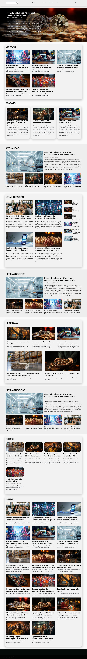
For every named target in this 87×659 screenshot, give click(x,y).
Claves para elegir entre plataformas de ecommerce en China (17, 67)
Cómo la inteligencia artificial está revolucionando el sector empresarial (67, 67)
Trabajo (44, 3)
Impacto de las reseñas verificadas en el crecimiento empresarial (42, 67)
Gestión (33, 3)
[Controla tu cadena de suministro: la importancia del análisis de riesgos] (43, 80)
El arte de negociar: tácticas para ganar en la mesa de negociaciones (17, 123)
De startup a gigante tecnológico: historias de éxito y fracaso (53, 186)
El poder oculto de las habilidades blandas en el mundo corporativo (42, 123)
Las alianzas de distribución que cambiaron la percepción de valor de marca (18, 218)
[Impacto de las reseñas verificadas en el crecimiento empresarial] (43, 57)
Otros (76, 3)
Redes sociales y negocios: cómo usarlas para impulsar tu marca (76, 203)
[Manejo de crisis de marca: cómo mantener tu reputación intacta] (48, 239)
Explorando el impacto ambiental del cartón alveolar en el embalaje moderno (14, 186)
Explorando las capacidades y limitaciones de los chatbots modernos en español (17, 250)
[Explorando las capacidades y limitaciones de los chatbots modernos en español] (19, 239)
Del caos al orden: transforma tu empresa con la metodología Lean (18, 91)
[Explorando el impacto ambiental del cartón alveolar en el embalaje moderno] (14, 178)
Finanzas (65, 3)
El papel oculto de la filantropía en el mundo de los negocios (33, 456)
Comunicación (55, 3)
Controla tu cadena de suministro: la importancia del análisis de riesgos (42, 91)
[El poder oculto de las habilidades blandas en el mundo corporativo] (43, 113)
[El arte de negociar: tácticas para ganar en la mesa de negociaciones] (17, 113)
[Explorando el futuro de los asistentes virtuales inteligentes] (48, 207)
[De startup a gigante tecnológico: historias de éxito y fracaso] (53, 178)
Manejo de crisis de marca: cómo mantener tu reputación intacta (47, 249)
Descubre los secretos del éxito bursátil (70, 455)
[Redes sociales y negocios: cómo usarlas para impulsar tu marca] (68, 202)
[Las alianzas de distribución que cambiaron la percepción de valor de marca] (19, 207)
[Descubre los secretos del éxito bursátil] (18, 333)
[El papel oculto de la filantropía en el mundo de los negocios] (62, 360)
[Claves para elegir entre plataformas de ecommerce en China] (18, 57)
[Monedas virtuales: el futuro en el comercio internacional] (43, 333)
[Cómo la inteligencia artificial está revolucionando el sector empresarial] (69, 57)
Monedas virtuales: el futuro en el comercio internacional (21, 14)
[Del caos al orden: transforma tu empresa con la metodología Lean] (18, 80)
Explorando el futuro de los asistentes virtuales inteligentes (47, 217)
